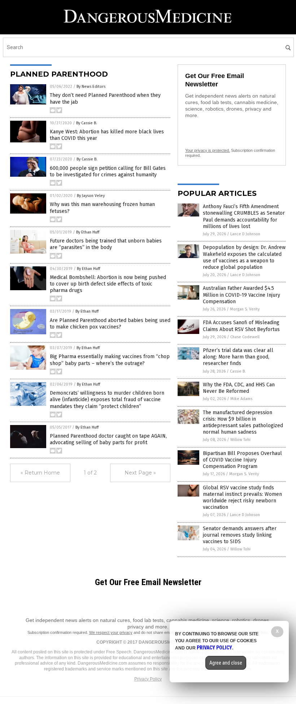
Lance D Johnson (245, 234)
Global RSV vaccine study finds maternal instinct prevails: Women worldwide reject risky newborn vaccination (242, 498)
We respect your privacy (110, 632)
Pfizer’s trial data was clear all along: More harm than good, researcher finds (238, 356)
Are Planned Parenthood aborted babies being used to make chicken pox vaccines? (110, 323)
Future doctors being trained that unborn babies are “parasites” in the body (106, 244)
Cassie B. (238, 371)
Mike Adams (241, 398)
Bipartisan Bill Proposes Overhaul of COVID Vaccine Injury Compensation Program (242, 459)
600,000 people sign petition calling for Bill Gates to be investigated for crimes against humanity (108, 171)
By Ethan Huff (87, 232)
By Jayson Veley (91, 195)
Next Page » (140, 472)
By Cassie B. (86, 123)
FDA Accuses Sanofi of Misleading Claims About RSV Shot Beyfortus (241, 325)
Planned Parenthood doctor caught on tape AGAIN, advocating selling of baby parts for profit (108, 439)
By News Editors (91, 86)
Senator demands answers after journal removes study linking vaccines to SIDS (240, 535)
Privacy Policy (148, 679)
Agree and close (225, 663)
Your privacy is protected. (207, 150)
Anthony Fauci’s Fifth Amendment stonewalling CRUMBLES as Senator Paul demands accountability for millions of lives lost (244, 216)
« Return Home (40, 472)
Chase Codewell (245, 337)
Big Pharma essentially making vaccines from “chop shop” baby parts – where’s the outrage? (110, 359)
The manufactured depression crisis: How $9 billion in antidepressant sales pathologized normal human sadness (243, 422)
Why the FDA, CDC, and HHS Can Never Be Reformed (239, 388)
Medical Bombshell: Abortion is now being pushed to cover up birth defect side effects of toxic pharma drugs (108, 283)
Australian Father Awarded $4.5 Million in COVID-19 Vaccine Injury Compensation (241, 294)
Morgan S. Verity (245, 309)
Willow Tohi (240, 439)
